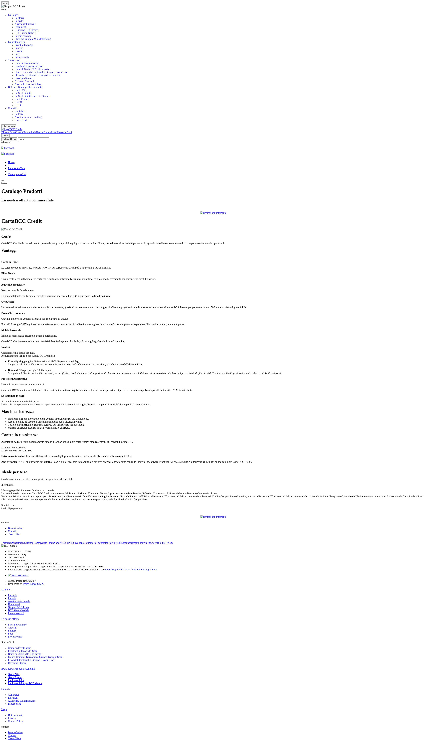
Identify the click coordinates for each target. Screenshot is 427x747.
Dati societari (15, 715)
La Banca (13, 15)
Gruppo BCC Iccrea (18, 607)
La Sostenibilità (23, 93)
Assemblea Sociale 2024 (28, 84)
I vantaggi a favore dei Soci (29, 66)
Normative (19, 542)
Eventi (18, 105)
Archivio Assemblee (25, 81)
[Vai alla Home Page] (11, 129)
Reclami (169, 542)
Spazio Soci (14, 60)
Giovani (19, 51)
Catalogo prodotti (17, 174)
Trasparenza (7, 542)
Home (11, 162)
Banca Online (43, 132)
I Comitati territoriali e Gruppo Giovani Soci (38, 75)
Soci (17, 54)
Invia (5, 3)
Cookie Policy (15, 721)
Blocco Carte (8, 132)
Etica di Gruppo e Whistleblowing (33, 39)
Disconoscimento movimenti (136, 542)
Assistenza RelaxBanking (28, 117)
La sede (19, 21)
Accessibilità (158, 542)
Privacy (12, 718)
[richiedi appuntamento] (213, 212)
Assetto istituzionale (25, 24)
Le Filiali (19, 114)
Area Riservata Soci (61, 132)
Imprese (19, 48)
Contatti (12, 108)
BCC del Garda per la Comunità (25, 87)
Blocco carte (21, 120)
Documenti (20, 27)
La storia (19, 18)
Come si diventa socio (26, 63)
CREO (18, 102)
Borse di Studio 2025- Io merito (24, 654)
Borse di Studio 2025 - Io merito (32, 69)
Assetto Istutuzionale (19, 601)
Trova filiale (30, 132)
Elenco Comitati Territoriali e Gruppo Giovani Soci (42, 72)
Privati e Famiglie (24, 45)
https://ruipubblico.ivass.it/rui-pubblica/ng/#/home (131, 569)
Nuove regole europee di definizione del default (96, 542)
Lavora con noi (23, 36)
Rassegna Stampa (24, 78)
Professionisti (22, 57)
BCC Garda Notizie (25, 33)
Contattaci (20, 111)
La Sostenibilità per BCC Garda (31, 96)
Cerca (5, 135)
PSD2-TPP (65, 542)
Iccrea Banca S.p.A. (33, 583)
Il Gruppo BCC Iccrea (26, 30)
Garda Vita (20, 90)
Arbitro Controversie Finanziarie (42, 542)
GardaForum (21, 99)
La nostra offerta (16, 42)
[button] (213, 9)
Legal (4, 709)
